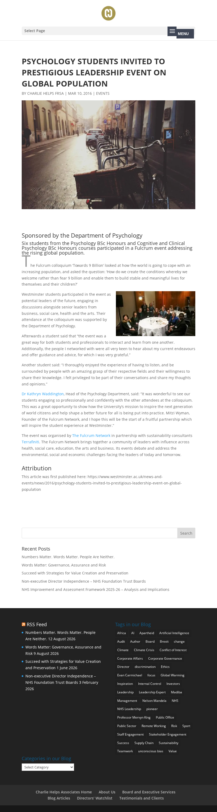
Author (135, 641)
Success (123, 743)
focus (151, 675)
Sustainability (168, 743)
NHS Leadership (129, 709)
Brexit (164, 641)
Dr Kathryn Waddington (43, 393)
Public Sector (126, 726)
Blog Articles (59, 798)
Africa (121, 633)
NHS (175, 700)
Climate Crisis (144, 650)
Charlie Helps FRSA (45, 93)
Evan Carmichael (129, 675)
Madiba (176, 692)
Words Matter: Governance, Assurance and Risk (64, 565)
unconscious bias (150, 751)
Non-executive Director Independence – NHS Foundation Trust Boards (84, 581)
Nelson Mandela (154, 700)
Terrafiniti (30, 441)
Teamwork (125, 751)
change (179, 641)
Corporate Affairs (130, 658)
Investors (173, 683)
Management (127, 700)
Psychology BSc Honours (98, 243)
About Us (107, 791)
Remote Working (154, 726)
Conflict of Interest (173, 650)
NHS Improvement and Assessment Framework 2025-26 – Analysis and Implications (95, 589)
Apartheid (146, 633)
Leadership (125, 692)
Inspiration (125, 683)
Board (150, 641)
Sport (186, 726)
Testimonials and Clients (141, 798)
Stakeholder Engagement (167, 734)
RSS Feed (37, 624)
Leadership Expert (152, 692)
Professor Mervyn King (134, 717)
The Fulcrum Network (91, 435)
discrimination (145, 666)
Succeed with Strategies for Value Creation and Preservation (75, 572)
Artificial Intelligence (174, 633)
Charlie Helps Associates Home (64, 791)
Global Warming (172, 675)
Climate (123, 650)
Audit (121, 641)
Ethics (165, 666)
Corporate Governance (165, 658)
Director (123, 666)
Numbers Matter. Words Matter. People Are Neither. (68, 556)
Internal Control (149, 683)
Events (103, 93)
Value (173, 751)
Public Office (165, 717)
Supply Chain (143, 743)
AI (132, 633)
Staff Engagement (130, 734)
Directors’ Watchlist (94, 798)
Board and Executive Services (148, 791)
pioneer (152, 709)
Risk (174, 726)
